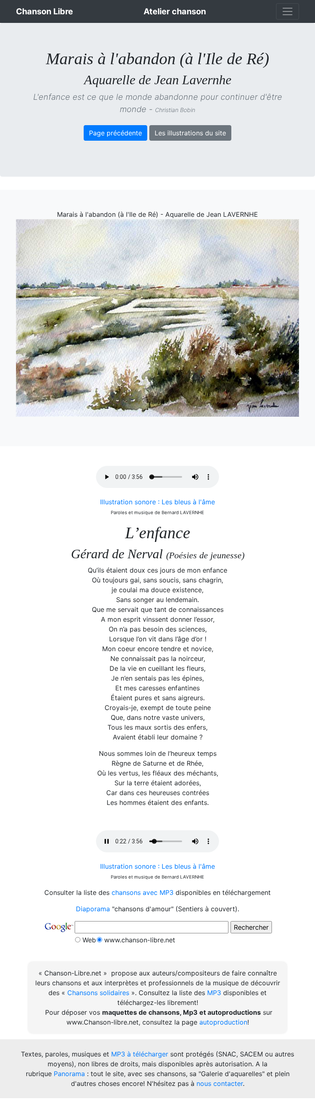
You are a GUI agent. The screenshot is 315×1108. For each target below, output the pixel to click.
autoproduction (223, 1022)
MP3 (214, 993)
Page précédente (115, 133)
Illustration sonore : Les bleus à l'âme (157, 502)
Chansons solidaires (98, 993)
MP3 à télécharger (139, 1054)
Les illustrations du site (190, 133)
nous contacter (219, 1083)
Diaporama (93, 909)
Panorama (69, 1074)
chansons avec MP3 (142, 892)
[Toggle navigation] (287, 11)
